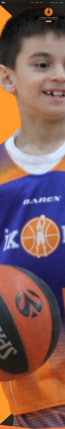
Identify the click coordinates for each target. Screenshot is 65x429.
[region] (32, 214)
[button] (1, 214)
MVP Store (61, 2)
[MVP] (3, 2)
